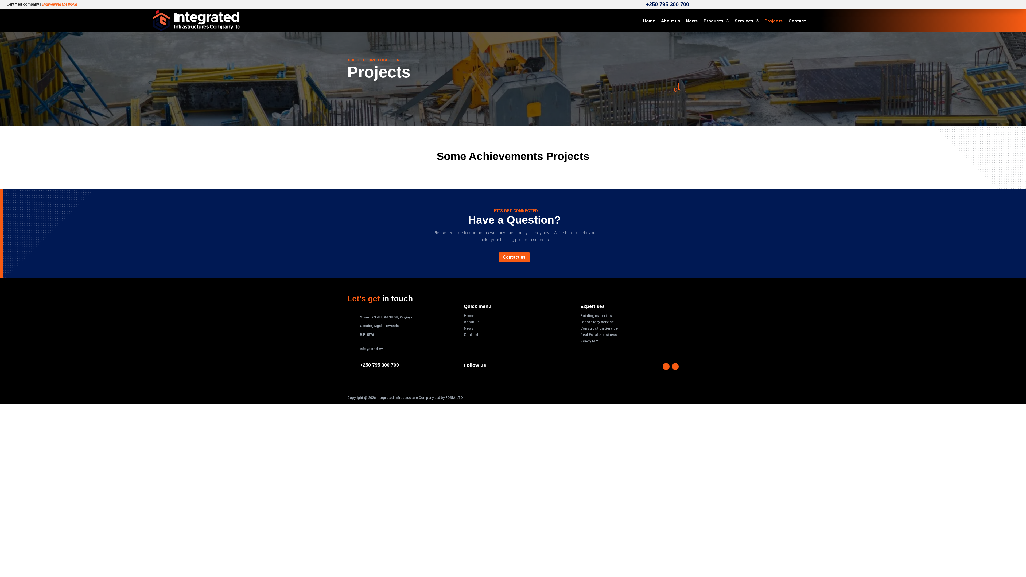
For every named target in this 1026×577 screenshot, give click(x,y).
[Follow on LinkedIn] (675, 366)
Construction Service (599, 328)
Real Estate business (598, 335)
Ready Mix (589, 341)
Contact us (514, 257)
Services (743, 21)
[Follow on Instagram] (666, 366)
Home (649, 21)
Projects (773, 21)
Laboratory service (597, 322)
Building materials (596, 316)
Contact (797, 21)
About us (670, 21)
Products (713, 21)
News (692, 21)
